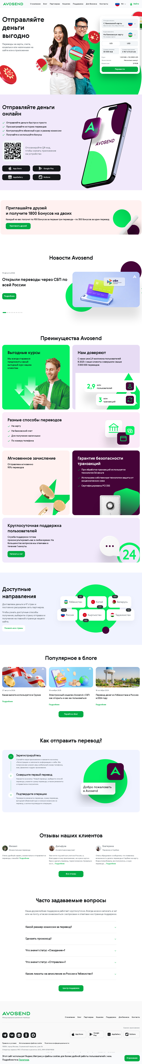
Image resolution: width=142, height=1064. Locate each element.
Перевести (120, 69)
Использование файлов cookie (30, 1043)
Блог (45, 4)
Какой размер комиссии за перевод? (49, 927)
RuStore (133, 1034)
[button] (4, 312)
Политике (24, 1060)
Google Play (96, 1034)
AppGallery (116, 1034)
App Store (79, 1034)
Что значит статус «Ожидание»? (45, 950)
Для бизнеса (91, 4)
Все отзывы (71, 874)
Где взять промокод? (38, 939)
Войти (136, 4)
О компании (35, 4)
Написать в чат (16, 554)
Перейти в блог (71, 714)
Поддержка (78, 4)
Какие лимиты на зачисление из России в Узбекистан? (59, 974)
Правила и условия (9, 1043)
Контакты (104, 4)
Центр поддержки (71, 988)
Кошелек (66, 4)
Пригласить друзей (18, 226)
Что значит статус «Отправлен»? (46, 962)
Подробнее (9, 296)
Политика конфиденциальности (57, 1043)
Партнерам (55, 4)
